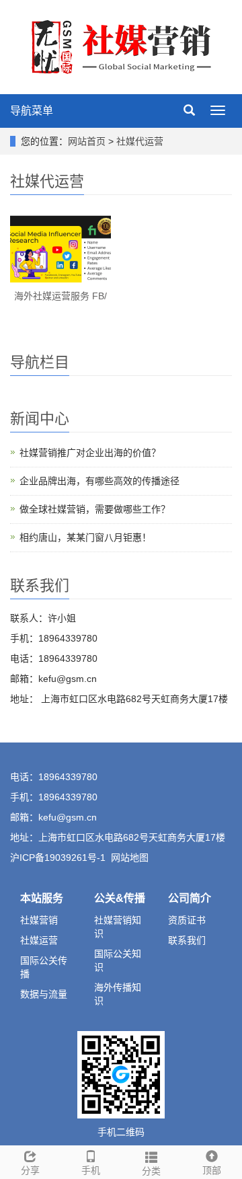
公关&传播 (119, 898)
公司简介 (189, 898)
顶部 (211, 1170)
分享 (30, 1170)
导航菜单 (31, 110)
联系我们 (187, 940)
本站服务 (41, 898)
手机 (90, 1170)
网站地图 (130, 857)
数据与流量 (43, 994)
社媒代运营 (139, 141)
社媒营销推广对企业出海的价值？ (90, 452)
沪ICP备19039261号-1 (58, 857)
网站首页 (87, 141)
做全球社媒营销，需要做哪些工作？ (94, 509)
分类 (151, 1171)
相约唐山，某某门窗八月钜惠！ (85, 537)
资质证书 (187, 920)
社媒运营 (39, 940)
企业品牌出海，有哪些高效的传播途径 (99, 481)
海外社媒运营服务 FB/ (60, 296)
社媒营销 (39, 920)
